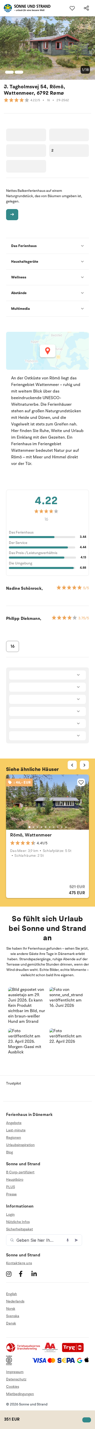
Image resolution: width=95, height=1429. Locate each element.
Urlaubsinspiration (20, 1144)
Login (10, 1214)
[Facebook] (24, 1273)
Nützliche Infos (18, 1221)
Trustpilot (13, 1083)
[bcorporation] (10, 1364)
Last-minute (16, 1130)
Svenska (12, 1316)
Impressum (15, 1372)
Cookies (12, 1386)
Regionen (13, 1137)
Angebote (14, 1123)
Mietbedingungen (20, 1394)
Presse (11, 1194)
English (11, 1294)
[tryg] (74, 1351)
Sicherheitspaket (19, 1229)
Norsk (10, 1308)
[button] (27, 1006)
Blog (9, 1152)
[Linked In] (37, 1273)
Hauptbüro (14, 1179)
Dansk (11, 1323)
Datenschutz (16, 1379)
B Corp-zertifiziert (20, 1172)
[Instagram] (11, 1273)
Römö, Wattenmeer (31, 835)
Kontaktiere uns (19, 1263)
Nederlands (15, 1301)
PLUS (10, 1187)
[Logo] (25, 8)
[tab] (29, 827)
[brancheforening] (23, 1351)
